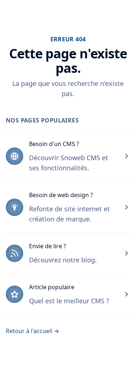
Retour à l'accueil (32, 331)
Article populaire (51, 287)
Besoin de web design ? (61, 195)
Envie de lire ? (47, 246)
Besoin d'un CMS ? (54, 144)
